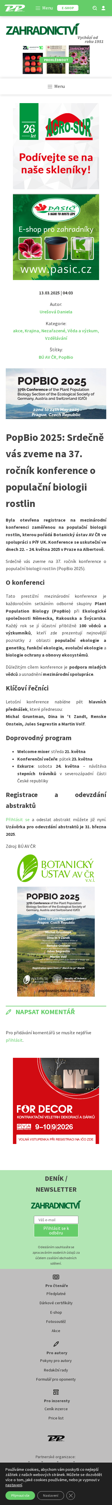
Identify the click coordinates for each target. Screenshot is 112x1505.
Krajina (32, 330)
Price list (56, 1418)
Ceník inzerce (56, 1408)
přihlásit (14, 1040)
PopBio (66, 357)
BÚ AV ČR (47, 357)
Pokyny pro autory (56, 1360)
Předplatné (56, 1293)
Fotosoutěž (56, 1321)
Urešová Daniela (56, 311)
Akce (56, 1330)
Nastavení (50, 1495)
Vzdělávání (56, 338)
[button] (56, 1230)
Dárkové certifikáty (56, 1302)
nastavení (13, 1484)
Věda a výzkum (82, 330)
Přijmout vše (20, 1495)
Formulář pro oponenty (56, 1379)
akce (17, 330)
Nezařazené (53, 330)
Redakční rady (56, 1370)
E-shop (56, 1312)
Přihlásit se (19, 819)
